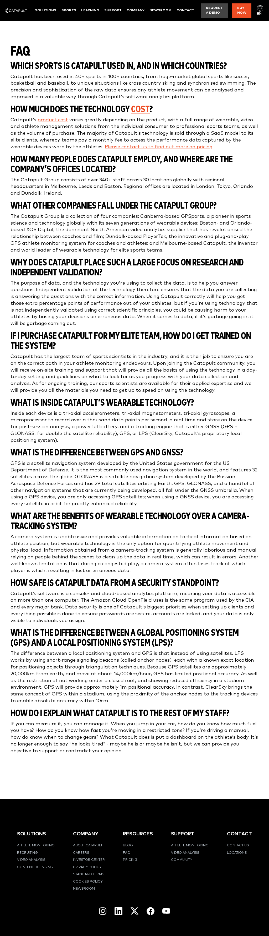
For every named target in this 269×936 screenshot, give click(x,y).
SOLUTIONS (31, 833)
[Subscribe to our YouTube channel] (166, 910)
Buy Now (241, 10)
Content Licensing (35, 867)
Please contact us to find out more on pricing (159, 146)
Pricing (130, 860)
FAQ (126, 853)
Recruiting (27, 853)
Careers (81, 853)
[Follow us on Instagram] (103, 911)
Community (181, 860)
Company (135, 10)
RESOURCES (138, 833)
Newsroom (160, 10)
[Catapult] (16, 10)
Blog (128, 845)
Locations (237, 853)
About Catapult (87, 845)
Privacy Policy (87, 867)
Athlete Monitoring (36, 845)
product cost (53, 119)
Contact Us (238, 845)
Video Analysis (31, 860)
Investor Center (89, 860)
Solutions (45, 10)
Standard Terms (88, 874)
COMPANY (85, 833)
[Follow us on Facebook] (150, 911)
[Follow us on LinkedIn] (118, 911)
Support (113, 10)
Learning (90, 10)
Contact (185, 10)
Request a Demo (214, 10)
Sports (68, 10)
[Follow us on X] (134, 911)
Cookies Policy (88, 881)
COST (140, 109)
